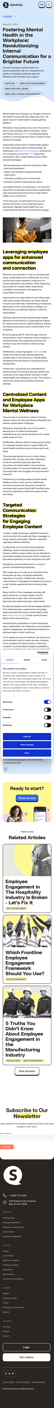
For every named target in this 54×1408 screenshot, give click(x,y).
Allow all (27, 736)
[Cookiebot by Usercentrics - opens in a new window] (40, 653)
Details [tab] (27, 660)
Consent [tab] (9, 660)
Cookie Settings (38, 1382)
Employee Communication (13, 1227)
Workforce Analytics (11, 1260)
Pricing (5, 1251)
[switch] (47, 710)
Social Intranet (9, 1232)
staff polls (37, 351)
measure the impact (15, 615)
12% (30, 154)
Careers (6, 1331)
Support (6, 1312)
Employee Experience (11, 1222)
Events (5, 1303)
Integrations (8, 1269)
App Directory (8, 1274)
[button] (42, 5)
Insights (6, 1293)
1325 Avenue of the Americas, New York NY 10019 (22, 1202)
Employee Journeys (11, 1265)
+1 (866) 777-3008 (17, 1195)
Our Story (7, 1327)
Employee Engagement (12, 1236)
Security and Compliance (13, 1279)
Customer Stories (10, 1298)
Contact (6, 1336)
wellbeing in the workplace (26, 151)
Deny (27, 753)
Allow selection (27, 745)
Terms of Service (23, 1382)
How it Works (8, 1256)
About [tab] (44, 660)
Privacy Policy (8, 1382)
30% (25, 133)
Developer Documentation (13, 1307)
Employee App (9, 1218)
